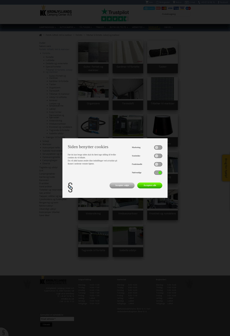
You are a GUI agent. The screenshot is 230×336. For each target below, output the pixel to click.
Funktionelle (137, 164)
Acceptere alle (149, 185)
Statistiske (136, 156)
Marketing (136, 147)
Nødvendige (136, 173)
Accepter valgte (122, 185)
